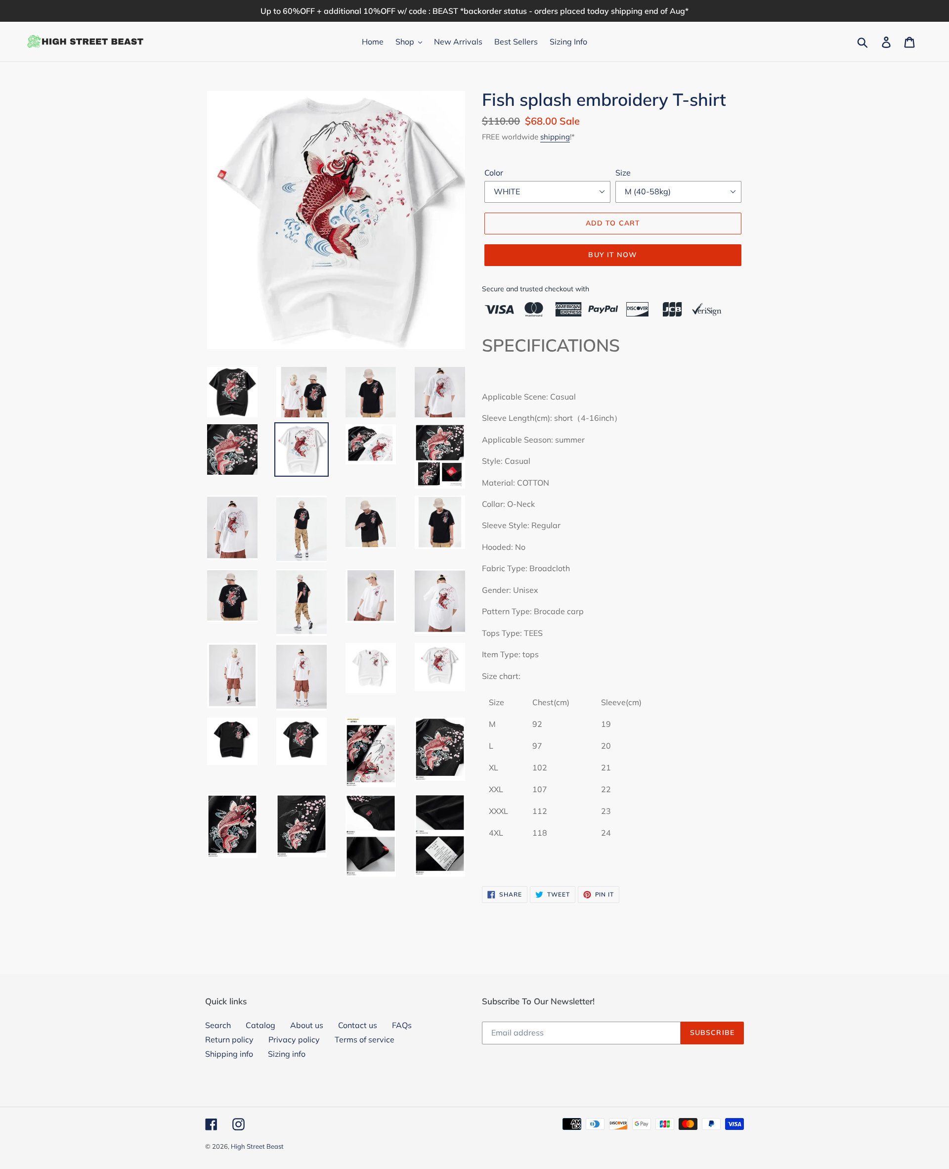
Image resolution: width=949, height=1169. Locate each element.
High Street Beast (257, 1146)
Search (218, 1025)
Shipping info (229, 1054)
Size (623, 173)
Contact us (357, 1025)
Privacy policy (294, 1039)
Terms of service (364, 1039)
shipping (555, 136)
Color (493, 173)
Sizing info (286, 1054)
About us (306, 1025)
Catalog (260, 1025)
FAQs (402, 1025)
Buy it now (612, 254)
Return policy (229, 1039)
